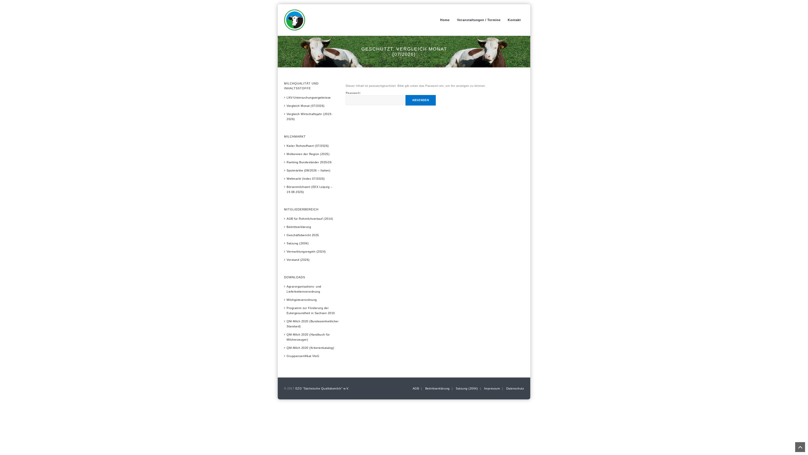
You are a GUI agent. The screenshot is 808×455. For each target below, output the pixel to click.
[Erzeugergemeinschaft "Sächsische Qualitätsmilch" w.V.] (294, 20)
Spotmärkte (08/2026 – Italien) (308, 170)
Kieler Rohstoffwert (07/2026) (308, 145)
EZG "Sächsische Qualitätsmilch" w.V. (322, 388)
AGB (416, 388)
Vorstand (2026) (298, 259)
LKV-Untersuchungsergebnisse (309, 97)
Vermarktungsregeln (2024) (306, 251)
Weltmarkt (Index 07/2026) (306, 178)
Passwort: (353, 93)
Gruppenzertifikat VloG (303, 356)
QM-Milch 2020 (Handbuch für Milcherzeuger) (308, 337)
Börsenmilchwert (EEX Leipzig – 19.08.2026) (309, 189)
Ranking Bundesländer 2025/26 (309, 162)
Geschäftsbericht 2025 (303, 235)
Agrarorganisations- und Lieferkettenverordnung (304, 289)
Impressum (492, 388)
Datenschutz (515, 388)
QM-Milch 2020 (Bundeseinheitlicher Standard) (313, 324)
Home (445, 20)
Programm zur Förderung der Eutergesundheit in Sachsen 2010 (311, 310)
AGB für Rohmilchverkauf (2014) (310, 218)
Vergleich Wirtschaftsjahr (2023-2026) (309, 116)
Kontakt (514, 20)
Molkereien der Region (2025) (308, 154)
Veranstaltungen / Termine (479, 20)
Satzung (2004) (298, 243)
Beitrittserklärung (299, 227)
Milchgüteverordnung (302, 299)
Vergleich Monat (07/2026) (306, 105)
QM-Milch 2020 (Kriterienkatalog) (310, 347)
